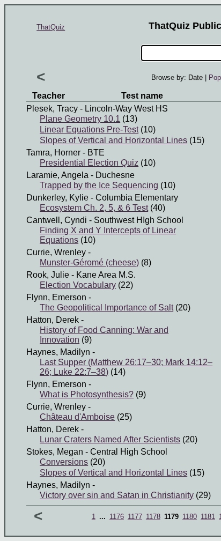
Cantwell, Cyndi (56, 220)
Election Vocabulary (78, 285)
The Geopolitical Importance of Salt (106, 307)
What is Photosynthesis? (87, 394)
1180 (189, 517)
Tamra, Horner (53, 152)
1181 (208, 517)
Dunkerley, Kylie (57, 197)
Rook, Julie (47, 274)
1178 (153, 517)
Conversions (64, 461)
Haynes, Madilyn (58, 352)
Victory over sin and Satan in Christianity (117, 495)
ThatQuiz (50, 27)
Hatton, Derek (52, 319)
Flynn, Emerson (56, 297)
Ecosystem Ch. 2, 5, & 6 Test (94, 207)
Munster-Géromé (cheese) (89, 262)
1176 (116, 517)
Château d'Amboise (77, 416)
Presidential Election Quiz (89, 162)
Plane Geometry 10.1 (80, 118)
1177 (135, 517)
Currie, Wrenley (56, 252)
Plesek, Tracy (52, 108)
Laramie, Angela (57, 175)
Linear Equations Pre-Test (89, 129)
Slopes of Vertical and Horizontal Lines (113, 140)
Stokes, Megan (54, 451)
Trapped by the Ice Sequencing (99, 185)
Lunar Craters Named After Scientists (110, 439)
